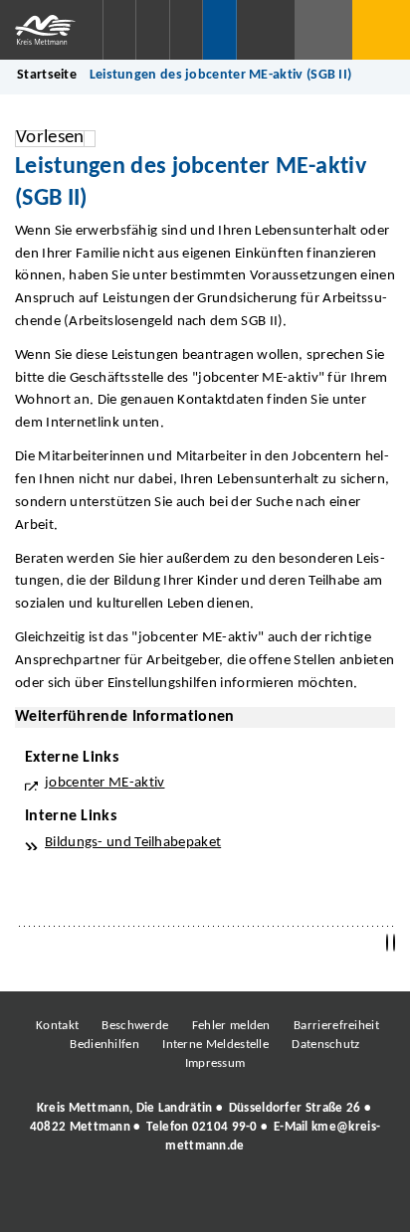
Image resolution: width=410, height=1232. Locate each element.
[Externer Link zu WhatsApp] (292, 1201)
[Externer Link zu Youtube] (248, 1201)
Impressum (215, 1063)
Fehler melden (231, 1025)
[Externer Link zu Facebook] (69, 1201)
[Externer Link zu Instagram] (113, 1201)
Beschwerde (135, 1025)
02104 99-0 (225, 1127)
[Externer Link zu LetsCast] (337, 1201)
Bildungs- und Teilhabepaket (133, 842)
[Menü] (381, 30)
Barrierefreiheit (336, 1025)
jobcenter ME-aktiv (104, 783)
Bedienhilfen (104, 1044)
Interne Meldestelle (215, 1044)
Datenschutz (325, 1044)
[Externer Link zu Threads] (158, 1201)
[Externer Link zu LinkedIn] (203, 1201)
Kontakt (57, 1025)
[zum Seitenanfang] (394, 943)
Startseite (47, 75)
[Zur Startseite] (51, 30)
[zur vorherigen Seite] (387, 943)
